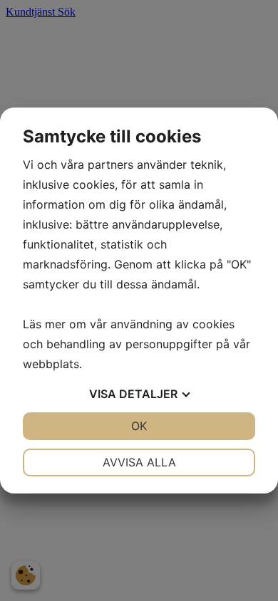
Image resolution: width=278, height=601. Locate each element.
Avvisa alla (139, 462)
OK (139, 426)
